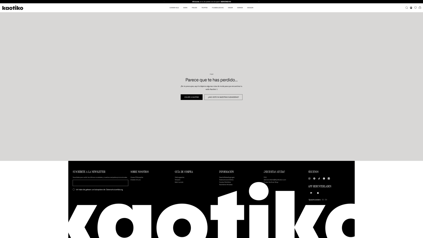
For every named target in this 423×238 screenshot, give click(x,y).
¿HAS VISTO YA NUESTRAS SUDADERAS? (223, 97)
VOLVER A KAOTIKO (191, 97)
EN (326, 200)
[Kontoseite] (411, 8)
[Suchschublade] (406, 8)
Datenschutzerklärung (114, 190)
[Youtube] (324, 178)
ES (323, 200)
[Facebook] (328, 178)
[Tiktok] (319, 178)
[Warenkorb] (420, 8)
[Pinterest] (314, 178)
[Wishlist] (415, 8)
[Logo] (12, 8)
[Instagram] (309, 178)
